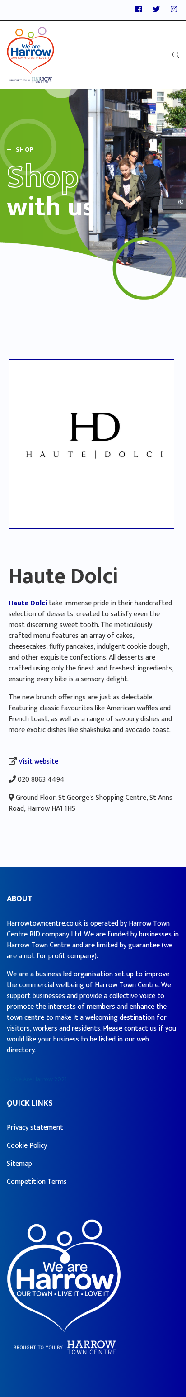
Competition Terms (37, 1182)
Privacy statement (35, 1127)
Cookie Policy (27, 1146)
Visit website (38, 762)
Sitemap (19, 1164)
